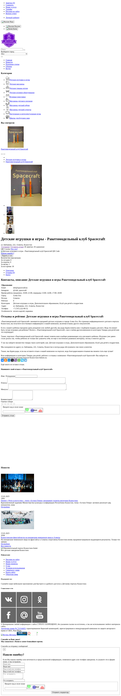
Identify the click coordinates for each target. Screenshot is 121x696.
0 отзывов (5, 247)
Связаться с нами (12, 570)
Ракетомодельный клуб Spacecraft (14, 149)
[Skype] (22, 360)
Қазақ (15, 29)
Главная (9, 60)
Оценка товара (7, 402)
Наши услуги (11, 562)
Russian (17, 26)
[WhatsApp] (18, 360)
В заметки (29, 247)
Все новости (6, 546)
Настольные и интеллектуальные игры (25, 114)
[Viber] (15, 360)
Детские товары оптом (18, 88)
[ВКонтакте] (2, 360)
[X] (12, 360)
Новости (9, 62)
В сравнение (39, 247)
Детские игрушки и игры (19, 80)
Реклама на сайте (12, 560)
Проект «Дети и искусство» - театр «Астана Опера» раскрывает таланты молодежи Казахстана (39, 501)
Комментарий (6, 399)
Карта (8, 275)
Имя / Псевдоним (8, 376)
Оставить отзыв (17, 247)
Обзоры (9, 66)
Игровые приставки (17, 97)
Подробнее (5, 507)
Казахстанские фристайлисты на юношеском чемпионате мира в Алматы (30, 537)
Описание (10, 270)
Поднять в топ (7, 256)
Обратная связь (12, 574)
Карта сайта (10, 572)
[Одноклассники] (5, 360)
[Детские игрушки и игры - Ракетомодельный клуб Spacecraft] (26, 205)
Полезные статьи (12, 64)
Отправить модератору (60, 692)
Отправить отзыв (8, 416)
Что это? (14, 249)
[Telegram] (25, 360)
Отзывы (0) (10, 273)
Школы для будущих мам (19, 118)
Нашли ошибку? (7, 253)
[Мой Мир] (9, 360)
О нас (8, 566)
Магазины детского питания (20, 101)
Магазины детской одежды (20, 110)
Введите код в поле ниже (13, 407)
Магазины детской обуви (19, 105)
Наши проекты (12, 564)
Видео (8, 69)
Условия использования (15, 568)
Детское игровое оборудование (22, 93)
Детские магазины (16, 84)
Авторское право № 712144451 (13, 628)
